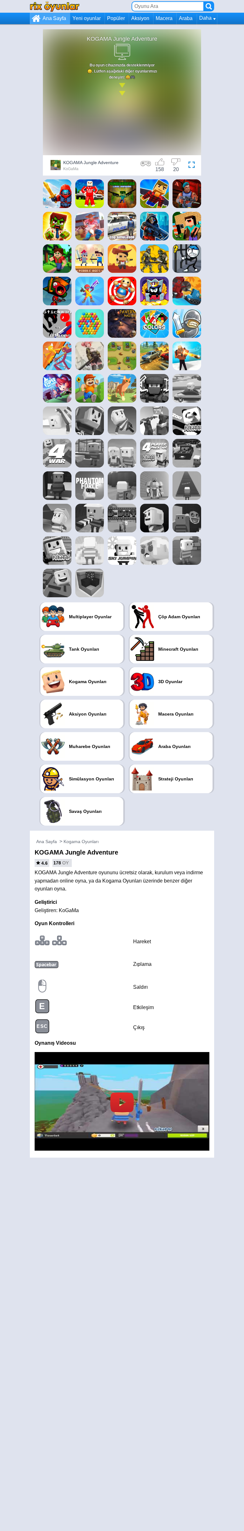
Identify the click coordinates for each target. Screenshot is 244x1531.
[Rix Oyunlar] (54, 6)
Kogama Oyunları (81, 841)
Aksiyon (140, 18)
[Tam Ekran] (191, 166)
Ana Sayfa (54, 18)
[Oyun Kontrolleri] (145, 166)
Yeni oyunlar (86, 18)
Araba (186, 18)
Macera (164, 18)
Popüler (116, 18)
